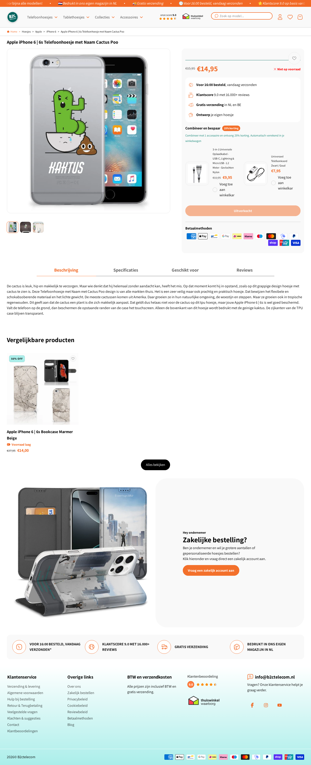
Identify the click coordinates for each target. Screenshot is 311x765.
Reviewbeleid (77, 711)
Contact (13, 724)
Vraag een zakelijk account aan (211, 570)
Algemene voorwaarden (25, 692)
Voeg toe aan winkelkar (226, 189)
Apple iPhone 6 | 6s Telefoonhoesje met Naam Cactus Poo (92, 31)
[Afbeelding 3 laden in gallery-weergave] (38, 227)
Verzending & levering (23, 686)
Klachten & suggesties (24, 718)
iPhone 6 (51, 31)
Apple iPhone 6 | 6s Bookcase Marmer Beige (40, 435)
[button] (242, 16)
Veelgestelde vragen (22, 711)
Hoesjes (26, 31)
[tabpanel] (155, 299)
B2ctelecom (26, 757)
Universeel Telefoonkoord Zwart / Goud (279, 161)
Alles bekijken (155, 464)
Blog (70, 724)
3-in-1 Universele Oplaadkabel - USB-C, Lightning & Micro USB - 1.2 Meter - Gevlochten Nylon (223, 161)
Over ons (74, 686)
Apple (38, 31)
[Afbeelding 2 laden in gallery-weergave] (25, 227)
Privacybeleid (77, 699)
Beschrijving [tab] (66, 270)
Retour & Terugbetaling (24, 705)
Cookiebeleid (77, 705)
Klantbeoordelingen (22, 731)
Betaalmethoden (80, 718)
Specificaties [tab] (125, 270)
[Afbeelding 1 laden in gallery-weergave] (12, 227)
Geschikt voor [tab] (185, 270)
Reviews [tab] (245, 270)
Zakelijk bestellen (80, 692)
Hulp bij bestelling (21, 699)
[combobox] (242, 16)
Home (13, 31)
